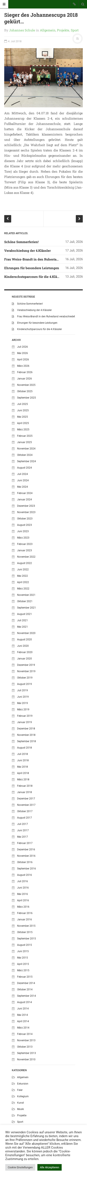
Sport (75, 30)
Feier (20, 1090)
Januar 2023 (24, 550)
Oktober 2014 (25, 989)
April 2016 (23, 900)
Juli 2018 (22, 754)
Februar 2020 (25, 652)
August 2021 (24, 614)
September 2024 (26, 461)
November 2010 (26, 1059)
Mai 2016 (22, 894)
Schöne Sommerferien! (21, 242)
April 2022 (23, 582)
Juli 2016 (22, 881)
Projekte (63, 30)
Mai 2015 (22, 957)
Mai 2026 (22, 353)
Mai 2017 (22, 836)
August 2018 (24, 747)
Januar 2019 (24, 722)
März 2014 (23, 1027)
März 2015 (23, 970)
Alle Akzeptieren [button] (49, 1167)
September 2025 (26, 397)
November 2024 (26, 448)
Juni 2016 (23, 887)
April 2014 (23, 1021)
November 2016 (26, 855)
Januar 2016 (24, 919)
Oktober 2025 (25, 391)
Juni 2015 (23, 951)
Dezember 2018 (26, 728)
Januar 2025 (24, 442)
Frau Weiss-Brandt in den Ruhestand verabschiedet (43, 259)
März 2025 (23, 429)
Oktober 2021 (25, 601)
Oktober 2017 (25, 811)
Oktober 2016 (25, 862)
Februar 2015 (25, 976)
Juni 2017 (23, 830)
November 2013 (26, 1040)
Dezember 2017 (26, 798)
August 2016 (24, 874)
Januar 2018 (24, 792)
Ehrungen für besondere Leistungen (31, 268)
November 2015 (26, 925)
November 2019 (26, 671)
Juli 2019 (22, 690)
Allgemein (48, 30)
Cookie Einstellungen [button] (20, 1167)
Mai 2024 (22, 486)
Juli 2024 (22, 474)
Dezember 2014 (26, 983)
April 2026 (23, 359)
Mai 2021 (22, 626)
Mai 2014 (22, 1014)
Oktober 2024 (25, 454)
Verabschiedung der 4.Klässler (27, 250)
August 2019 (24, 684)
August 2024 (24, 467)
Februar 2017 (25, 843)
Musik (20, 1109)
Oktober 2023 (25, 518)
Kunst (20, 1102)
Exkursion (22, 1083)
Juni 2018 (23, 760)
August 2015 (24, 944)
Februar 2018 (25, 785)
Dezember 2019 (26, 664)
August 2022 (24, 563)
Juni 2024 (23, 480)
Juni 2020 (23, 645)
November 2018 (26, 734)
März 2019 (23, 709)
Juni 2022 (23, 569)
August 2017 (24, 817)
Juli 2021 (22, 620)
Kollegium (23, 1096)
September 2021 (26, 607)
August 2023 (24, 524)
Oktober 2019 (25, 677)
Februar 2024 (25, 493)
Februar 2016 (25, 913)
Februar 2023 (25, 544)
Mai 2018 (22, 766)
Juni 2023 (23, 531)
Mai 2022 (22, 575)
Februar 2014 (25, 1034)
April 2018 (23, 773)
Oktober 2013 (25, 1046)
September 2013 (26, 1053)
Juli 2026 (22, 346)
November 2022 (26, 556)
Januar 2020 (24, 658)
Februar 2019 (25, 715)
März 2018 (23, 779)
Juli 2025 (22, 404)
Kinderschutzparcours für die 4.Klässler (34, 276)
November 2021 (26, 594)
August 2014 (24, 1002)
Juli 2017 (22, 824)
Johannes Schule (22, 30)
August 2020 (24, 639)
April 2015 (23, 964)
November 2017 (26, 804)
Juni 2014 (23, 1008)
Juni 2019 (23, 696)
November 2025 (26, 384)
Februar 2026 (25, 372)
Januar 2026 (24, 378)
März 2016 (23, 906)
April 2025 (23, 423)
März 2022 (23, 588)
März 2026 (23, 365)
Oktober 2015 (25, 932)
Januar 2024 (24, 499)
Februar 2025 (25, 435)
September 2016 (26, 868)
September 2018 (26, 741)
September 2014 (26, 995)
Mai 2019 (22, 703)
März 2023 (23, 537)
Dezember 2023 (26, 505)
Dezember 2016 (26, 849)
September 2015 (26, 938)
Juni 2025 (23, 410)
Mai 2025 (22, 416)
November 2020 (26, 633)
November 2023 (26, 512)
